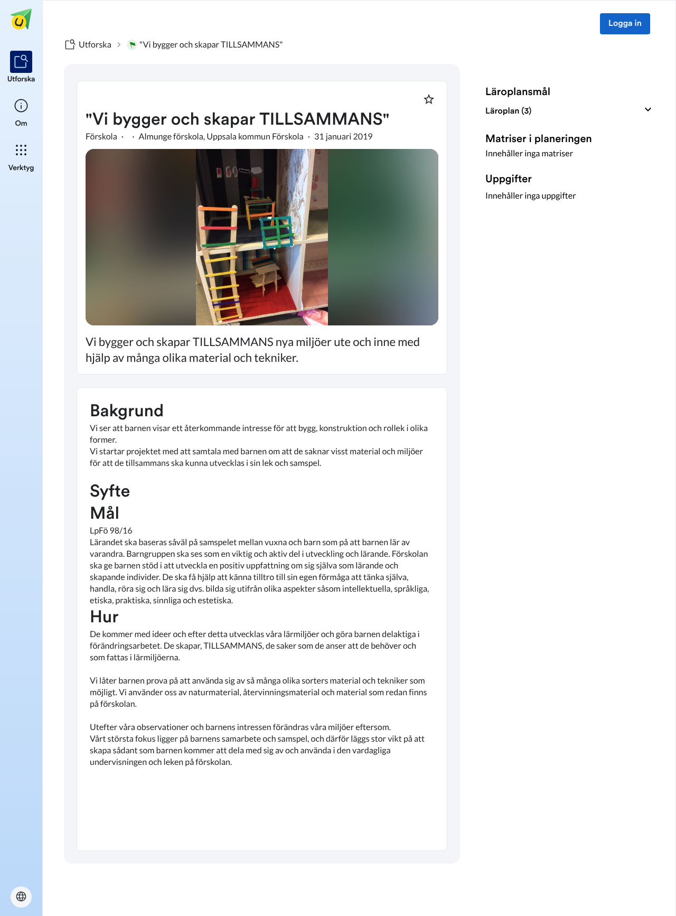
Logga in (625, 24)
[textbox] (262, 619)
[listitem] (21, 68)
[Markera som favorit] (428, 99)
